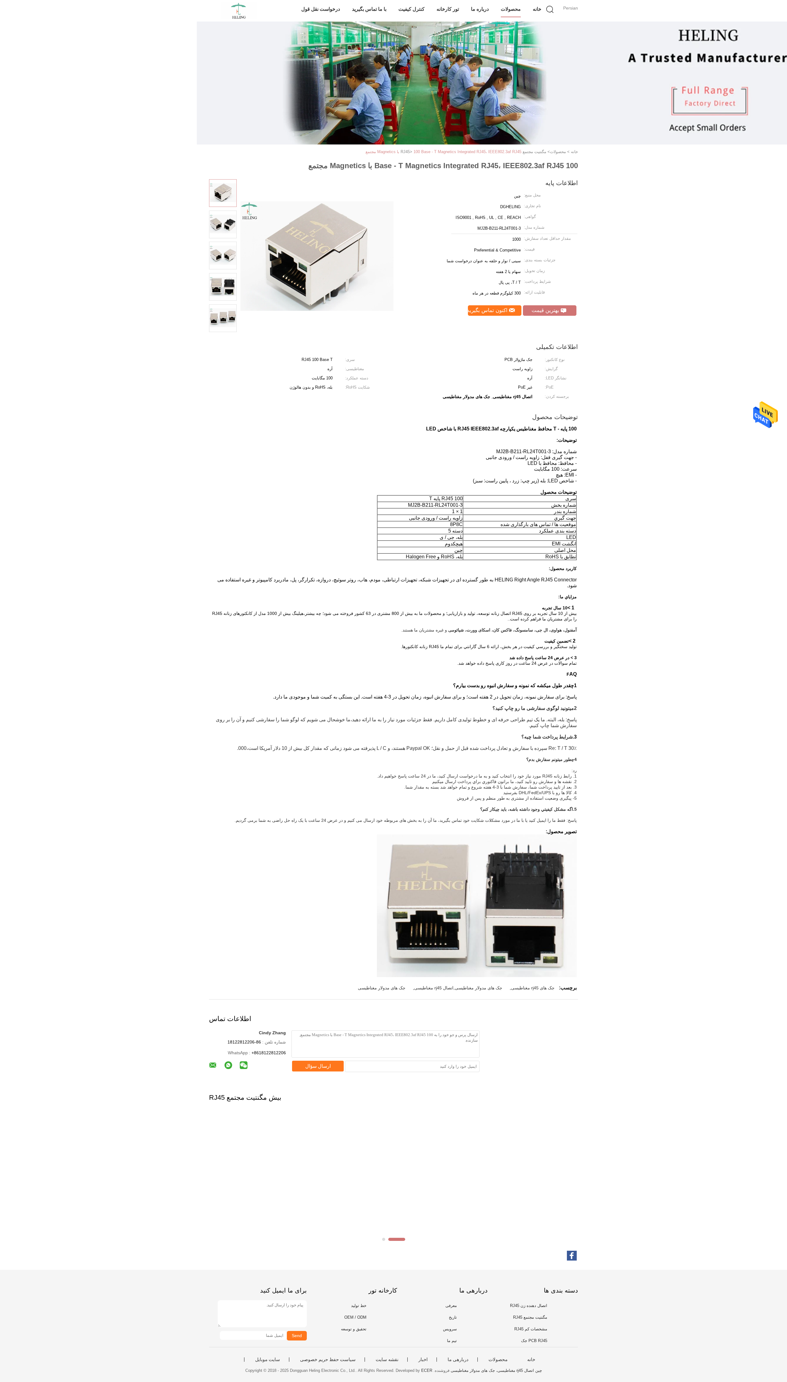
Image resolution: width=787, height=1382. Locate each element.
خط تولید (358, 1305)
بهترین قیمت (546, 310)
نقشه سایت (387, 1359)
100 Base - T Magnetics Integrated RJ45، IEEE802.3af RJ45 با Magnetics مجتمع (443, 151)
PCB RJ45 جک (534, 1340)
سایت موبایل (267, 1359)
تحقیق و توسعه (353, 1329)
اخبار (423, 1359)
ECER (426, 1370)
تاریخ (453, 1317)
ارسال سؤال (318, 1066)
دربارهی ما (458, 1359)
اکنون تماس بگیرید (488, 310)
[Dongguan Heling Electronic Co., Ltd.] (239, 10)
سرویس (450, 1329)
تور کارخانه (448, 9)
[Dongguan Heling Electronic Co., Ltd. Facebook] (572, 1256)
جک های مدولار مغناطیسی (381, 987)
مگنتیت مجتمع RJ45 (530, 1317)
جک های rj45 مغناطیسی (533, 987)
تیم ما (452, 1340)
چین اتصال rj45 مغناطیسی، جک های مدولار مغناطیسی (496, 1370)
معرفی (451, 1305)
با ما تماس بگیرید (369, 9)
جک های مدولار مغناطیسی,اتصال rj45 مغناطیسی (458, 987)
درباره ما (480, 9)
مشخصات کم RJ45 (530, 1329)
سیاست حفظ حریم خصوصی (328, 1359)
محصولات (511, 9)
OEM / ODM (355, 1317)
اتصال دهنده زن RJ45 (528, 1305)
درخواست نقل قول (320, 9)
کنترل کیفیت (411, 9)
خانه (537, 9)
